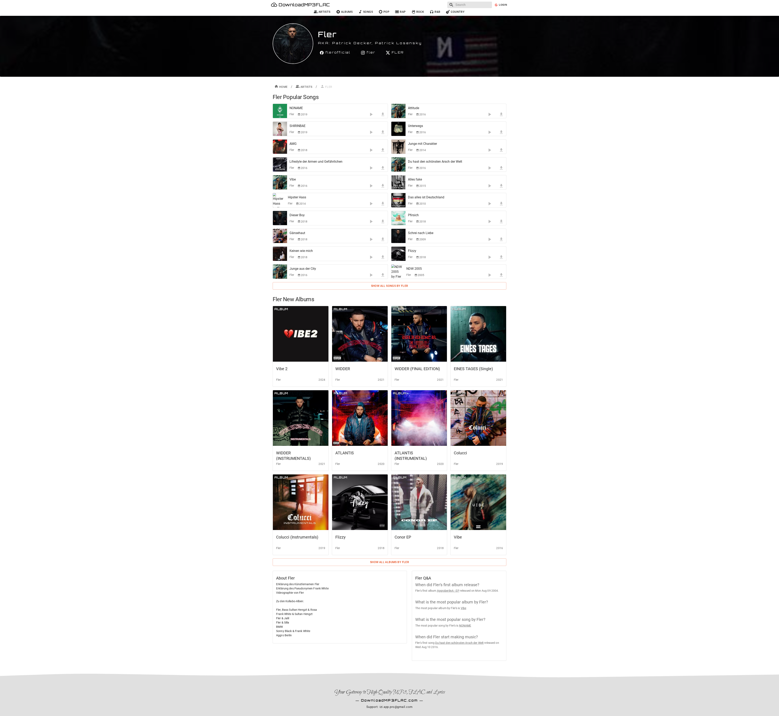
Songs (368, 11)
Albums (347, 11)
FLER (398, 52)
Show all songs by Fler (389, 285)
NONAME (465, 625)
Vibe (463, 608)
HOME (283, 86)
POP (386, 11)
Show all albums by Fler (389, 562)
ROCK (420, 11)
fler (371, 52)
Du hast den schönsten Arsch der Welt (459, 642)
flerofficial (338, 52)
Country (458, 11)
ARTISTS (306, 86)
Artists (324, 11)
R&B (437, 11)
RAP (403, 11)
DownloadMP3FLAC (304, 4)
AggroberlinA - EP (448, 590)
